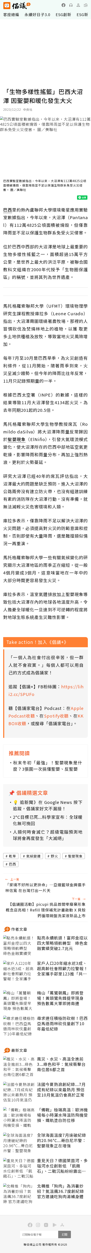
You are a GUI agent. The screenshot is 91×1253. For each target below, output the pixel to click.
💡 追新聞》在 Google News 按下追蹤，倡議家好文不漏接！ (48, 805)
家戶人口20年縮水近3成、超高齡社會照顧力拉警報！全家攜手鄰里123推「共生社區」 (62, 968)
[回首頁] (17, 5)
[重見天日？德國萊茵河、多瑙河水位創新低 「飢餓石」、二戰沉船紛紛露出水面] (19, 1168)
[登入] (78, 5)
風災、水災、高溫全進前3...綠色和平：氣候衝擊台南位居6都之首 (61, 1064)
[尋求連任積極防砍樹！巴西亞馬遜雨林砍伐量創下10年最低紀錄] (19, 1026)
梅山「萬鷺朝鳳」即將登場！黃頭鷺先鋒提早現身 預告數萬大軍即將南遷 (60, 998)
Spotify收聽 (56, 716)
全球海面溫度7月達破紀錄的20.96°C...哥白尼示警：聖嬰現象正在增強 (61, 1140)
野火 (54, 856)
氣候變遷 (33, 856)
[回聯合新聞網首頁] (6, 5)
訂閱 (64, 1234)
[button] (86, 5)
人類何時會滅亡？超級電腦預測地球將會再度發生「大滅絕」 (48, 835)
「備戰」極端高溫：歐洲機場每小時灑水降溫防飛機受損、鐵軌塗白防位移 (62, 1115)
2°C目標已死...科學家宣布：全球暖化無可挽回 (48, 820)
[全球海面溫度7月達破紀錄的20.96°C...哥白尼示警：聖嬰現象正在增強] (19, 1143)
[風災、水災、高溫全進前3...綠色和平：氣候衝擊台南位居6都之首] (19, 1066)
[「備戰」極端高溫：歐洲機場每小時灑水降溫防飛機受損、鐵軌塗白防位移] (19, 1117)
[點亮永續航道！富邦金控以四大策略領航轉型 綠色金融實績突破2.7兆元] (19, 945)
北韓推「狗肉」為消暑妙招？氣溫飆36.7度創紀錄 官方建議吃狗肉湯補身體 (60, 1191)
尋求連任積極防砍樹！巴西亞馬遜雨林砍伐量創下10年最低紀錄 (62, 1023)
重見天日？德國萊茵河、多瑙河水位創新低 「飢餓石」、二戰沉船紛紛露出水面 (62, 1166)
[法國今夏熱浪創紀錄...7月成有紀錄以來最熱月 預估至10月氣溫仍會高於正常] (19, 1092)
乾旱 (12, 856)
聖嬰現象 (75, 856)
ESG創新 (63, 14)
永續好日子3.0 (37, 14)
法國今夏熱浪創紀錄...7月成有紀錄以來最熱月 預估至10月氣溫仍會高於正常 (61, 1089)
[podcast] (71, 5)
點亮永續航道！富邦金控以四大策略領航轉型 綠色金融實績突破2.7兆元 (62, 943)
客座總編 (11, 14)
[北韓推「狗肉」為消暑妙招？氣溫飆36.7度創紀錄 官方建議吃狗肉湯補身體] (19, 1194)
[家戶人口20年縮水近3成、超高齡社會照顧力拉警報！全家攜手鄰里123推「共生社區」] (19, 971)
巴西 (12, 864)
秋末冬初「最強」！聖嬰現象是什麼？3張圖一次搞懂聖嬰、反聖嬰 (47, 765)
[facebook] (63, 5)
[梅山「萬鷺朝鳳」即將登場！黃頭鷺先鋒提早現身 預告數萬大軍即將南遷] (19, 1000)
